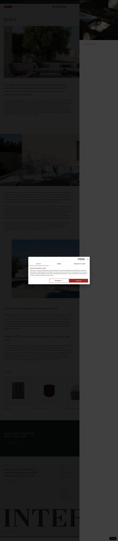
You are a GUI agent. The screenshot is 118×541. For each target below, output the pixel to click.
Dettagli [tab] (59, 263)
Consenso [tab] (38, 263)
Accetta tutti (78, 280)
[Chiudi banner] (87, 259)
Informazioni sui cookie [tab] (79, 263)
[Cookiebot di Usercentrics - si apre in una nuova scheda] (79, 259)
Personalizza (58, 280)
